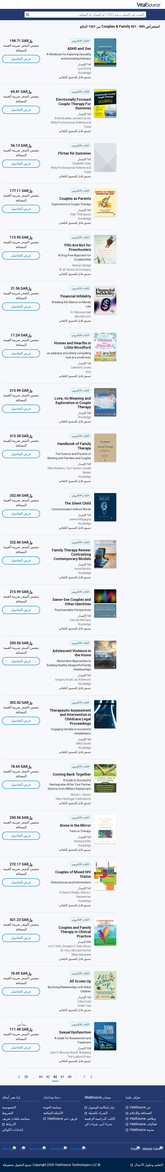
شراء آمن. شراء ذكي (98, 1124)
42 (55, 1077)
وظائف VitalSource (142, 1119)
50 (26, 1077)
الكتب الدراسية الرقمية (100, 1119)
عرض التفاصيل (21, 59)
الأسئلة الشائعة (53, 1113)
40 (69, 1077)
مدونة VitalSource (141, 1130)
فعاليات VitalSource (143, 1124)
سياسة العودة (52, 1107)
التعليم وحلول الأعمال (148, 1165)
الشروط (7, 1113)
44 (40, 1077)
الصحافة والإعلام (140, 1113)
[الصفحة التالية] (19, 1077)
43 (48, 1077)
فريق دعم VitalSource (61, 1119)
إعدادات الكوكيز (12, 1130)
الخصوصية (9, 1107)
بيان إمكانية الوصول (101, 1107)
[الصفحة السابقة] (91, 1077)
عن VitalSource (140, 1107)
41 (62, 1077)
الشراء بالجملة (97, 1113)
